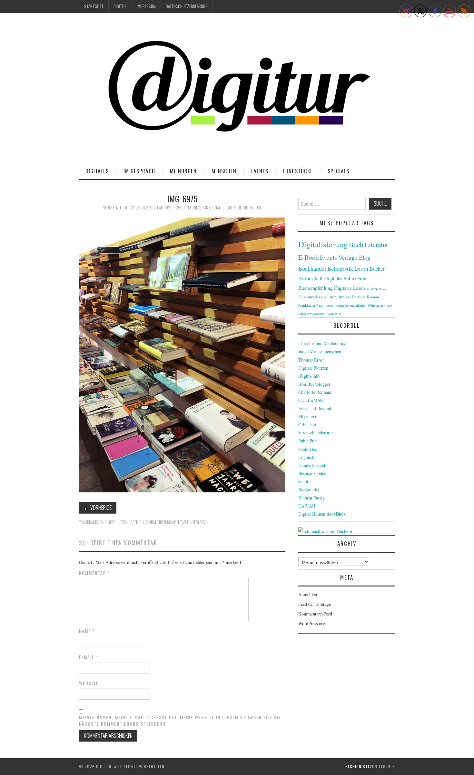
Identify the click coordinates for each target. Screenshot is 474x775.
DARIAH (306, 506)
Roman (373, 297)
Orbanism (307, 424)
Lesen (361, 268)
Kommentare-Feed (315, 614)
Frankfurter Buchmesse (315, 305)
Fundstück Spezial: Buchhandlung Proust (225, 208)
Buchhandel (312, 268)
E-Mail (89, 657)
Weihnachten (376, 305)
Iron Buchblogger (314, 384)
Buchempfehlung (315, 288)
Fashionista (358, 766)
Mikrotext (307, 416)
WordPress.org (311, 623)
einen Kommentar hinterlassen (183, 522)
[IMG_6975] (182, 354)
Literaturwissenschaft (311, 313)
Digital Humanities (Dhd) (321, 514)
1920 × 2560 (174, 208)
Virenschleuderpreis (316, 433)
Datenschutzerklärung (187, 6)
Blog (364, 257)
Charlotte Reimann (315, 392)
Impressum (146, 6)
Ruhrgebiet (334, 313)
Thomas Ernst (311, 360)
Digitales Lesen (349, 288)
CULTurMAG (310, 400)
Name (87, 631)
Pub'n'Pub (307, 441)
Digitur (120, 6)
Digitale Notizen (313, 368)
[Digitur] (237, 90)
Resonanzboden (312, 473)
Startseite (94, 6)
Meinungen (183, 171)
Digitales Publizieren (345, 278)
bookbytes (307, 449)
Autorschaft (310, 278)
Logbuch (306, 457)
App (389, 305)
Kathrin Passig (311, 498)
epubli (304, 481)
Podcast (359, 297)
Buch (356, 244)
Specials (338, 171)
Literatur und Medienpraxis (323, 343)
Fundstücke (298, 171)
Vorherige (98, 507)
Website (89, 683)
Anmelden (307, 594)
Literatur (376, 244)
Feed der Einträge (314, 604)
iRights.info (309, 376)
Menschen (224, 171)
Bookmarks (308, 490)
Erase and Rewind (314, 408)
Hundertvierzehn (313, 465)
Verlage (348, 257)
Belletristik (340, 268)
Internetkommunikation (350, 305)
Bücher (377, 268)
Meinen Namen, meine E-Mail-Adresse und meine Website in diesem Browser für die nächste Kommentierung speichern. (180, 720)
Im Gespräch (139, 171)
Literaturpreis (339, 297)
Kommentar (94, 573)
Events (259, 171)
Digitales (97, 171)
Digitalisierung (323, 244)
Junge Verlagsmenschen (319, 351)
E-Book (308, 257)
